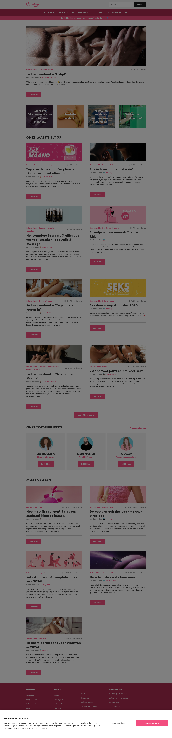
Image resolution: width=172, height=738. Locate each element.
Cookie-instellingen (118, 723)
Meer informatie (41, 728)
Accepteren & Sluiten (152, 723)
